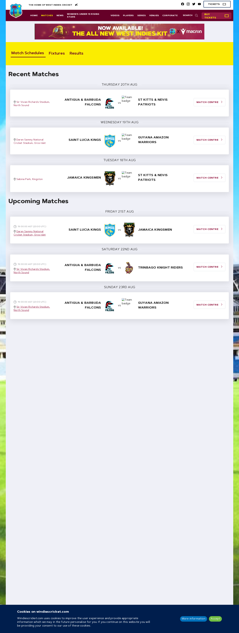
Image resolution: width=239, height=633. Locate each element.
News (60, 16)
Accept (215, 618)
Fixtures (57, 54)
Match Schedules (27, 53)
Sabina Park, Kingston (29, 179)
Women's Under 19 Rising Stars (83, 15)
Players (128, 16)
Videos (115, 16)
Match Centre (207, 229)
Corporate (170, 16)
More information (193, 618)
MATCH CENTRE (207, 102)
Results (76, 54)
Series (141, 16)
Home (34, 16)
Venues (154, 16)
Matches (47, 16)
